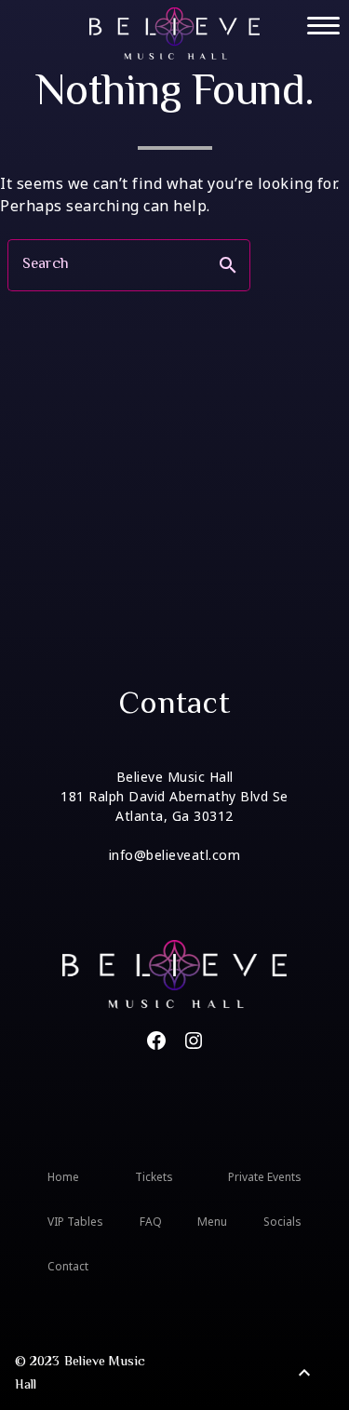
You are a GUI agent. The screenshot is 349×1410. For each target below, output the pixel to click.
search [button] (228, 265)
